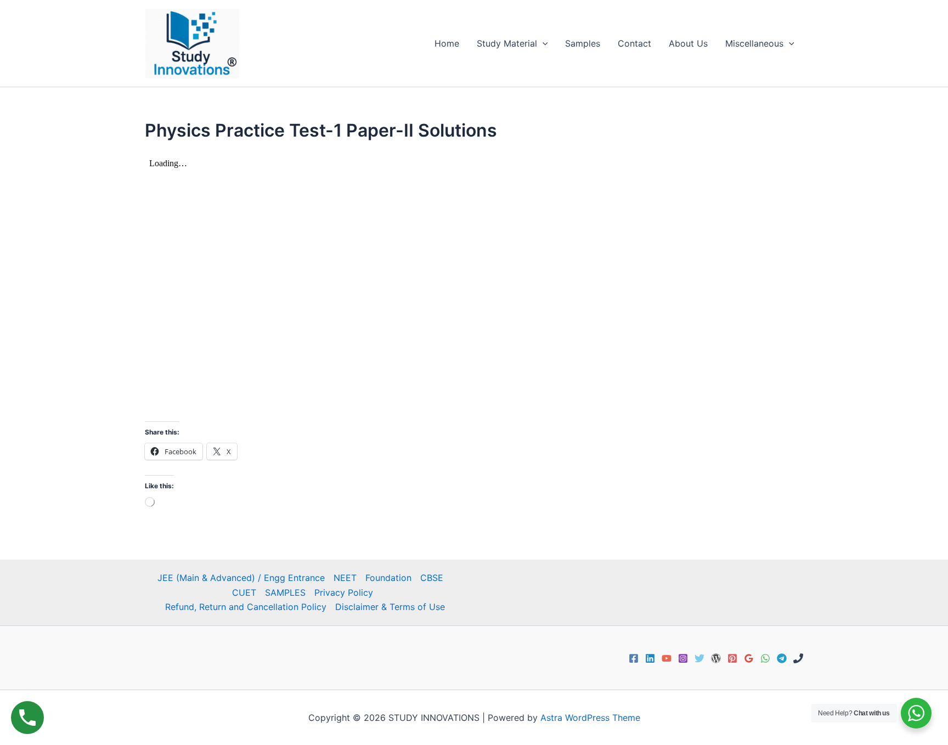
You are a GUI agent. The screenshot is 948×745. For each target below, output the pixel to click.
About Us (688, 43)
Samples (582, 43)
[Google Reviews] (749, 658)
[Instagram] (683, 658)
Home (447, 43)
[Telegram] (782, 658)
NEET (345, 577)
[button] (542, 43)
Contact (634, 43)
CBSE (431, 577)
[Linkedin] (650, 658)
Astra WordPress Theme (590, 717)
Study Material (507, 43)
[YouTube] (667, 658)
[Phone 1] (798, 658)
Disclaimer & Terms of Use (390, 606)
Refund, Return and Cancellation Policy (245, 606)
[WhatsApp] (765, 658)
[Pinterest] (732, 658)
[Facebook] (634, 658)
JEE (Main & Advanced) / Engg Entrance (241, 577)
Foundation (388, 577)
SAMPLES (285, 592)
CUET (244, 592)
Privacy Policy (343, 592)
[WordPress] (716, 658)
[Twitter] (699, 658)
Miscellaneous (754, 43)
